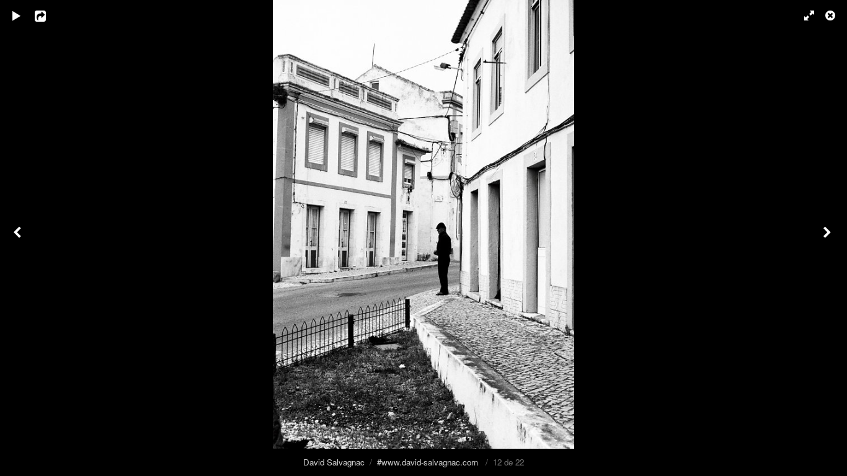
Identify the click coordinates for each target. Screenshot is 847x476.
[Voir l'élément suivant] (828, 238)
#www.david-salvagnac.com (427, 462)
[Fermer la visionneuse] (831, 15)
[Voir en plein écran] (803, 15)
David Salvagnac (334, 462)
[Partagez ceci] (48, 15)
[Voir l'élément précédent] (18, 238)
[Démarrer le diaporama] (16, 15)
